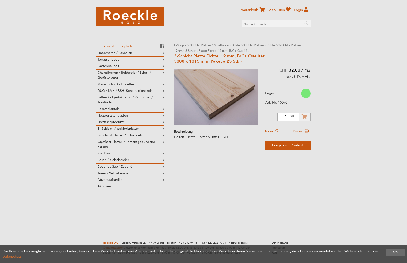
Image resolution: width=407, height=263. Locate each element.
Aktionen (104, 186)
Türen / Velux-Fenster (114, 173)
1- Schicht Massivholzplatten (119, 128)
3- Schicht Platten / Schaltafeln (120, 135)
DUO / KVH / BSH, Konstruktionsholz (125, 91)
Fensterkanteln (109, 109)
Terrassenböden (109, 59)
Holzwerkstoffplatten (113, 115)
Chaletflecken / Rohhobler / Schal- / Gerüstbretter (124, 75)
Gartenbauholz (108, 66)
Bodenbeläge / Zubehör (116, 166)
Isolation (104, 153)
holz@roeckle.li (238, 243)
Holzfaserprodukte (111, 122)
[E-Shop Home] (130, 16)
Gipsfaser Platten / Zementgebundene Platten (126, 144)
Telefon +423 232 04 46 (182, 243)
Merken (270, 131)
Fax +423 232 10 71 (213, 243)
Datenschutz (280, 243)
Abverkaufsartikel (110, 180)
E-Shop (179, 45)
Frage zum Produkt (288, 145)
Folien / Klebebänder (113, 160)
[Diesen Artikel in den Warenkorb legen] (304, 117)
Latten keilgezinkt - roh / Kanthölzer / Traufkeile (125, 100)
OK (395, 252)
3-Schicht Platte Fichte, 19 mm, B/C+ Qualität (217, 51)
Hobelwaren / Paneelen (115, 53)
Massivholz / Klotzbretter (116, 84)
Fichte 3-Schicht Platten (248, 45)
